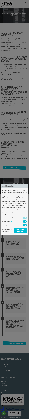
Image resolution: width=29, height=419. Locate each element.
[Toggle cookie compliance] (25, 221)
